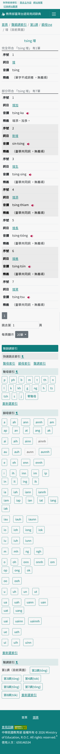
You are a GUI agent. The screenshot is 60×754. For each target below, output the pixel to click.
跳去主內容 (25, 2)
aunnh (45, 451)
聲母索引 (9, 363)
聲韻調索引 (19, 24)
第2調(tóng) (39, 670)
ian (30, 500)
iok (40, 530)
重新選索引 (10, 403)
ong (17, 570)
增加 (15, 105)
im (35, 473)
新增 (15, 135)
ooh (17, 581)
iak (6, 508)
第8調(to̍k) (11, 695)
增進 (15, 258)
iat (41, 500)
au (5, 451)
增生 (15, 166)
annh (39, 422)
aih (15, 441)
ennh (39, 462)
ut (35, 591)
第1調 (34, 24)
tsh (6, 396)
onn (26, 562)
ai (5, 441)
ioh (16, 530)
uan (43, 602)
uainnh (35, 621)
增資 (15, 289)
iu (5, 540)
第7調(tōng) (33, 687)
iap (18, 500)
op (5, 570)
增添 (15, 197)
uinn (28, 642)
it (15, 481)
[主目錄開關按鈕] (54, 14)
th (44, 380)
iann (28, 492)
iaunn (32, 519)
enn (25, 462)
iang (53, 500)
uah (16, 602)
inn (24, 473)
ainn (28, 441)
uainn (19, 621)
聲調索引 (39, 363)
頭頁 (36, 717)
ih (13, 473)
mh (16, 551)
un (25, 591)
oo (5, 581)
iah (15, 492)
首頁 (5, 24)
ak (49, 430)
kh (19, 388)
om (52, 562)
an (16, 430)
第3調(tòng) (11, 678)
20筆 (20, 334)
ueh (16, 632)
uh (14, 591)
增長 (15, 228)
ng (35, 388)
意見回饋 (7, 727)
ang (37, 430)
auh (16, 451)
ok (28, 570)
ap (5, 430)
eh (14, 462)
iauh (18, 519)
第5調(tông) (11, 687)
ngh (38, 551)
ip (45, 473)
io (5, 530)
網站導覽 (38, 2)
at (26, 430)
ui (5, 642)
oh (14, 562)
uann (30, 602)
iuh (16, 540)
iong (28, 530)
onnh (39, 562)
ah (14, 422)
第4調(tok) (32, 678)
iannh (42, 492)
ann (25, 422)
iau (6, 519)
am (52, 422)
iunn (28, 540)
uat (6, 610)
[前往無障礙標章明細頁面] (20, 727)
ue (5, 632)
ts (51, 388)
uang (18, 610)
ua (5, 602)
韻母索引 (24, 363)
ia (5, 492)
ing (25, 481)
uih (16, 642)
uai (6, 621)
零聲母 (31, 396)
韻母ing (47, 24)
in (5, 481)
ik (35, 481)
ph (13, 380)
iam (6, 500)
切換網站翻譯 (10, 6)
